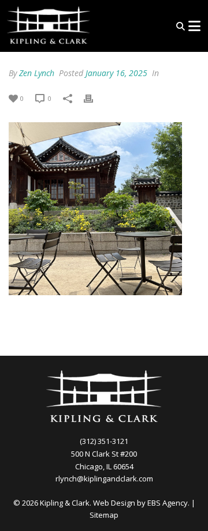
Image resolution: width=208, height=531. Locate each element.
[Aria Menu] (194, 26)
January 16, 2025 (116, 72)
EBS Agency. (168, 503)
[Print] (94, 97)
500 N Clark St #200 (104, 454)
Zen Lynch (36, 72)
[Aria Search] (180, 26)
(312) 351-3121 (104, 441)
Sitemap (104, 515)
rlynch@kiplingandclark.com (104, 478)
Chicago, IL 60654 (104, 466)
